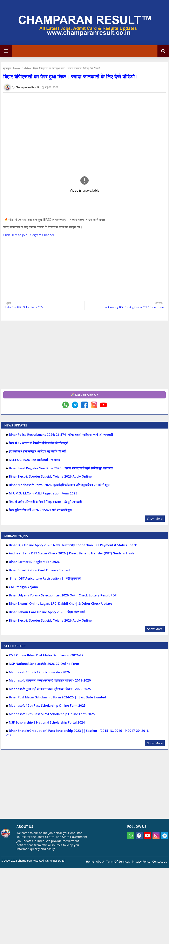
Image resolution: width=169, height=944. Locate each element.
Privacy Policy (141, 861)
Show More (155, 518)
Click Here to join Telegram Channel (28, 235)
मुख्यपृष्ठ (7, 68)
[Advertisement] (84, 124)
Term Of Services (118, 861)
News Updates (22, 68)
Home (90, 861)
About (100, 861)
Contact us (159, 861)
